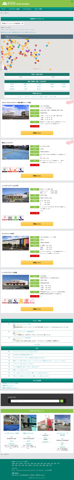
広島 (40, 465)
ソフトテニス (34, 96)
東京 (17, 463)
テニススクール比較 (14, 9)
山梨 (52, 463)
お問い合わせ (15, 475)
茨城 (32, 463)
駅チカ (46, 96)
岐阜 (45, 463)
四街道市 (12, 89)
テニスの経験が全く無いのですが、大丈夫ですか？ (26, 366)
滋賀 (16, 465)
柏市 (25, 86)
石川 (58, 463)
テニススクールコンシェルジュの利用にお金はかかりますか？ (29, 357)
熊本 (50, 465)
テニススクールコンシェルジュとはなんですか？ (25, 351)
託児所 (41, 96)
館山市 (39, 89)
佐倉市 (64, 86)
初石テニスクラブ (7, 143)
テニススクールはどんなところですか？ (23, 363)
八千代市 (39, 84)
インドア (20, 96)
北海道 (13, 463)
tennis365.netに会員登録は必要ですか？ (23, 354)
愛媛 (44, 465)
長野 (55, 463)
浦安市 (52, 84)
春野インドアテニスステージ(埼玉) (22, 324)
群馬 (38, 463)
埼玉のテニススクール (30, 32)
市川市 (12, 84)
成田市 (52, 86)
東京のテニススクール (6, 32)
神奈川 (21, 463)
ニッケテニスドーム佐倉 (9, 272)
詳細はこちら (37, 133)
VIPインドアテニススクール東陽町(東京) (23, 331)
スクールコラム (27, 9)
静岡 (48, 463)
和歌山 (30, 465)
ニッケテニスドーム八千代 (10, 185)
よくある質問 (48, 470)
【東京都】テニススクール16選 (10, 383)
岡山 (37, 465)
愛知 (42, 463)
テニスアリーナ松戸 (8, 233)
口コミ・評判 (38, 9)
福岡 (47, 465)
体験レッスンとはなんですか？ (21, 370)
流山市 (39, 86)
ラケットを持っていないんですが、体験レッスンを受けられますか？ (31, 373)
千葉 (25, 463)
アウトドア (27, 96)
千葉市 (20, 77)
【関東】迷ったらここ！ (8, 385)
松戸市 (64, 84)
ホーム (3, 9)
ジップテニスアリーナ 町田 (11, 433)
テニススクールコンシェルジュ (38, 477)
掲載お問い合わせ (40, 475)
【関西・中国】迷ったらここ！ (10, 387)
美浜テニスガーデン (28, 433)
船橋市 (25, 84)
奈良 (26, 465)
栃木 (35, 463)
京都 (13, 465)
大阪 (19, 465)
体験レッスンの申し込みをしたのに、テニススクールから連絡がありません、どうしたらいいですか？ (39, 360)
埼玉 (28, 463)
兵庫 (23, 465)
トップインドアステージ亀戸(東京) (22, 337)
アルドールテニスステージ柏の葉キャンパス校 (16, 102)
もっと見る (37, 344)
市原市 (53, 77)
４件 (41, 296)
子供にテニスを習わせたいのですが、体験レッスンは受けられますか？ (31, 376)
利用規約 (32, 475)
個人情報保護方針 (24, 475)
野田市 (12, 86)
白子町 (25, 89)
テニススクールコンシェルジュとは (25, 470)
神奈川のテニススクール (18, 32)
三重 (34, 465)
